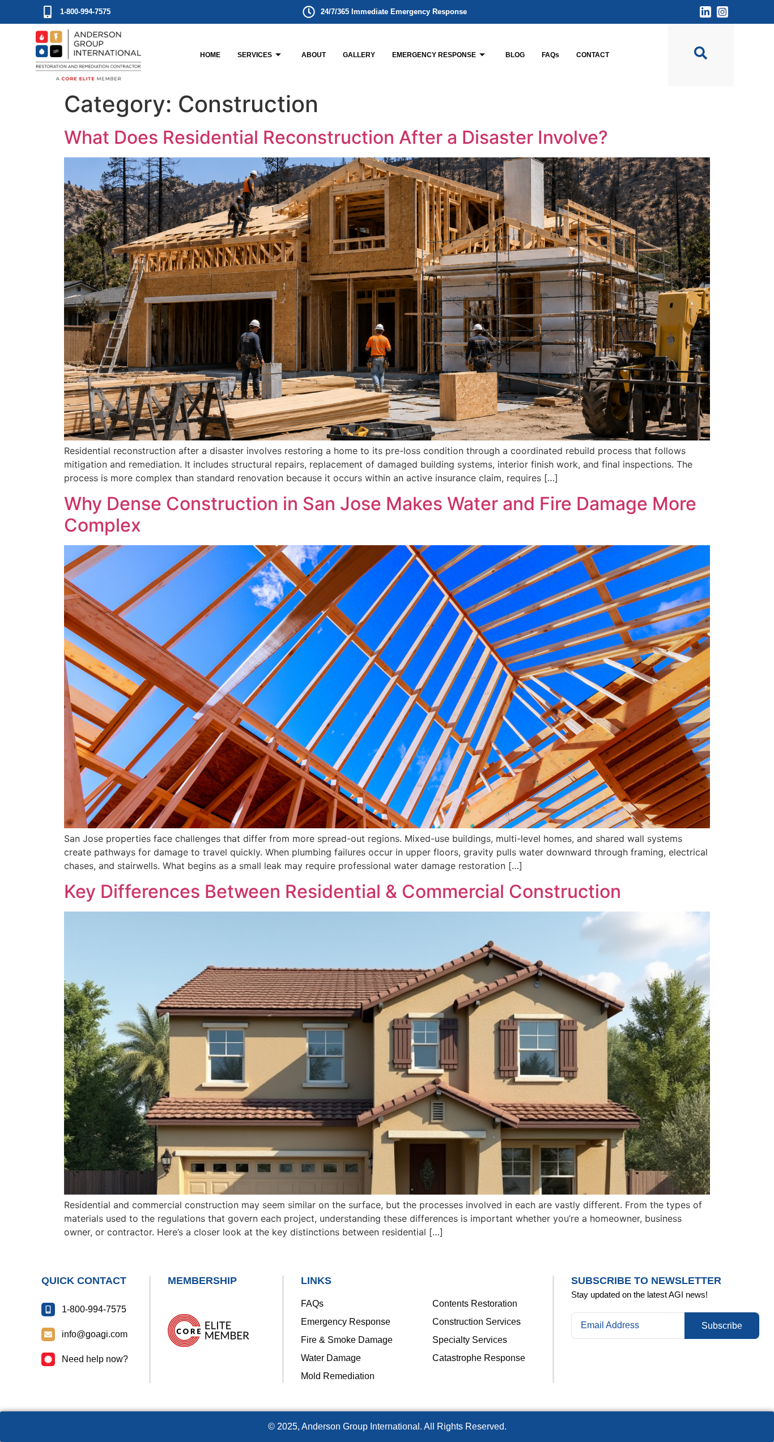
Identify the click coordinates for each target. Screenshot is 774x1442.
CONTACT (592, 55)
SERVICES (254, 55)
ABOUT (313, 55)
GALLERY (359, 55)
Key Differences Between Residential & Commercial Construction (342, 891)
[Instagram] (722, 12)
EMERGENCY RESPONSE (434, 55)
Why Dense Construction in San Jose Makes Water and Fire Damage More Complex (380, 514)
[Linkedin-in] (705, 12)
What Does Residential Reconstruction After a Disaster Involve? (336, 137)
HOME (210, 55)
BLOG (515, 55)
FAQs (550, 55)
